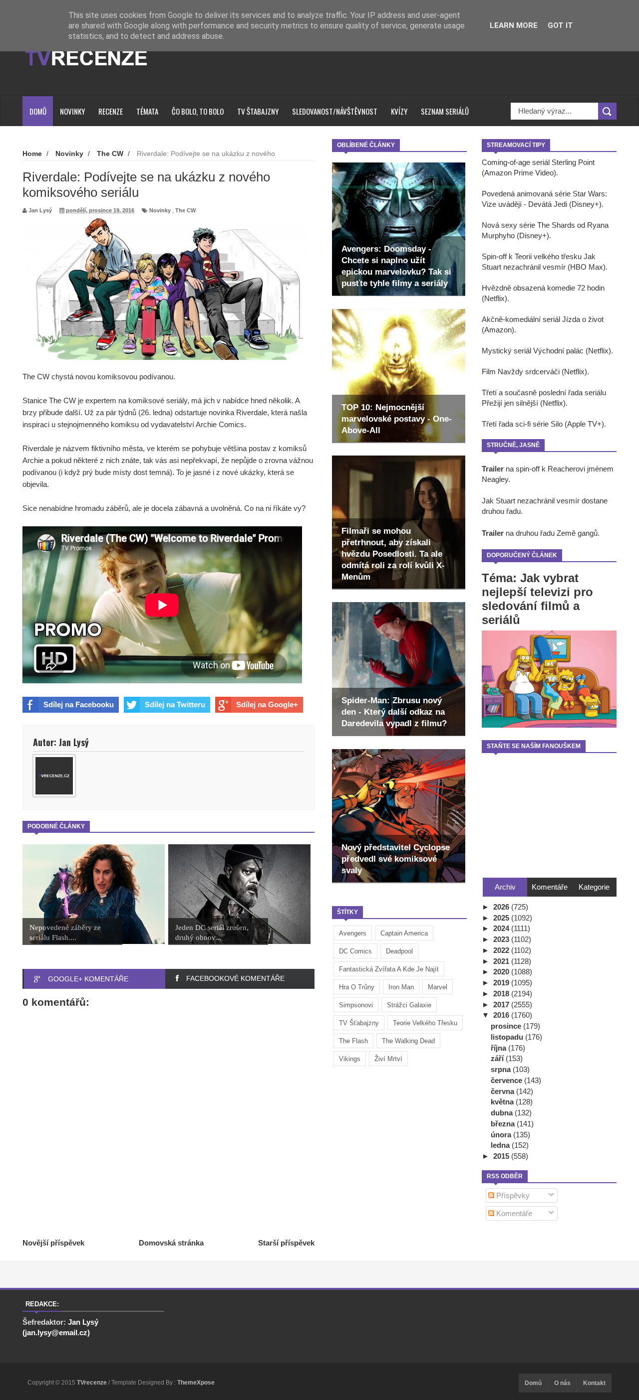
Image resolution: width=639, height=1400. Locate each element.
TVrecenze (92, 1382)
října (499, 1048)
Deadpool (399, 951)
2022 (502, 950)
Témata (147, 111)
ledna (501, 1145)
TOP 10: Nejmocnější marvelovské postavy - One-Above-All (396, 419)
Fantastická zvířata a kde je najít (389, 969)
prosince (507, 1026)
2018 (502, 993)
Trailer (493, 469)
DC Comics (355, 951)
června (503, 1091)
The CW (185, 210)
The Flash (353, 1041)
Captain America (404, 933)
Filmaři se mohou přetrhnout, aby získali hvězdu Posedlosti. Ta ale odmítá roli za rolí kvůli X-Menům (393, 554)
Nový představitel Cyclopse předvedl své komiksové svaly (395, 859)
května (503, 1101)
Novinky (72, 111)
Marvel (437, 987)
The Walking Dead (408, 1041)
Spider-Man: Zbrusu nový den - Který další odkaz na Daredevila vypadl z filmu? (394, 712)
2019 (502, 982)
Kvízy (399, 111)
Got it (560, 25)
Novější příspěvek (53, 1243)
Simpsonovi (356, 1005)
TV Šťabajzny (359, 1023)
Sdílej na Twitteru (175, 704)
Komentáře (513, 1213)
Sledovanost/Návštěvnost (334, 111)
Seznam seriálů (445, 111)
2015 (502, 1156)
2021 (502, 961)
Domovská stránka (171, 1243)
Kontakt (594, 1383)
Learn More (514, 25)
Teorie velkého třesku (425, 1023)
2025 (502, 918)
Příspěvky (512, 1195)
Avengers (352, 933)
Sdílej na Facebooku (78, 704)
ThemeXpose (196, 1382)
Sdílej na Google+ (267, 704)
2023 (502, 939)
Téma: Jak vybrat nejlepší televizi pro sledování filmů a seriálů (537, 598)
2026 (502, 907)
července (507, 1080)
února (502, 1134)
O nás (562, 1383)
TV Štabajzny (258, 111)
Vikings (349, 1059)
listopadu (508, 1037)
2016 (502, 1015)
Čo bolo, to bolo (198, 111)
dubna (503, 1112)
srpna (502, 1069)
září (498, 1058)
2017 (502, 1004)
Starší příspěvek (286, 1243)
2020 (502, 971)
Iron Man (401, 987)
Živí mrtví (388, 1059)
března (504, 1123)
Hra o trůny (356, 987)
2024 (502, 928)
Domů (37, 111)
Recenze (110, 111)
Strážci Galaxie (409, 1005)
